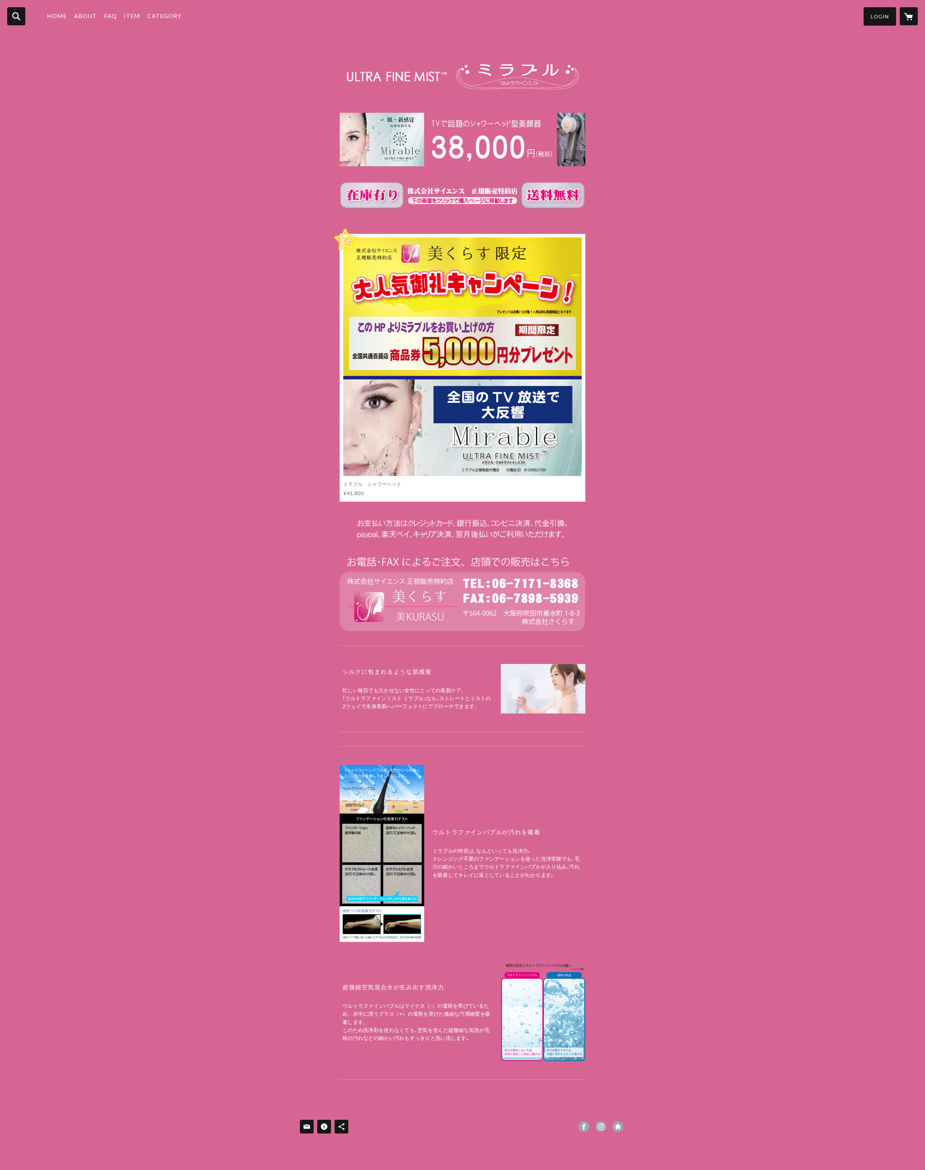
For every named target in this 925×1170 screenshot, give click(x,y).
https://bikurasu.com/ (617, 1126)
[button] (880, 16)
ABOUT (85, 15)
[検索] (16, 16)
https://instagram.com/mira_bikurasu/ (600, 1126)
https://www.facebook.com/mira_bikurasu (583, 1126)
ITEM (132, 15)
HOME (57, 15)
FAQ (110, 15)
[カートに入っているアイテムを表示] (909, 16)
